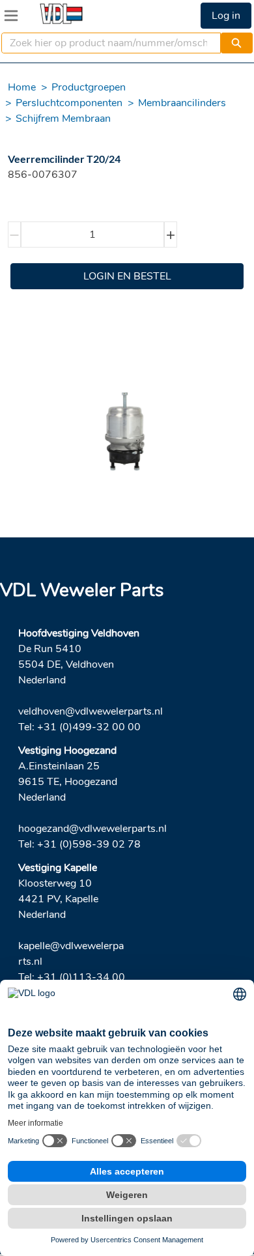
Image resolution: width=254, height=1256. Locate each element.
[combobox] (106, 43)
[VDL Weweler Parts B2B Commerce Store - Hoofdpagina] (61, 13)
